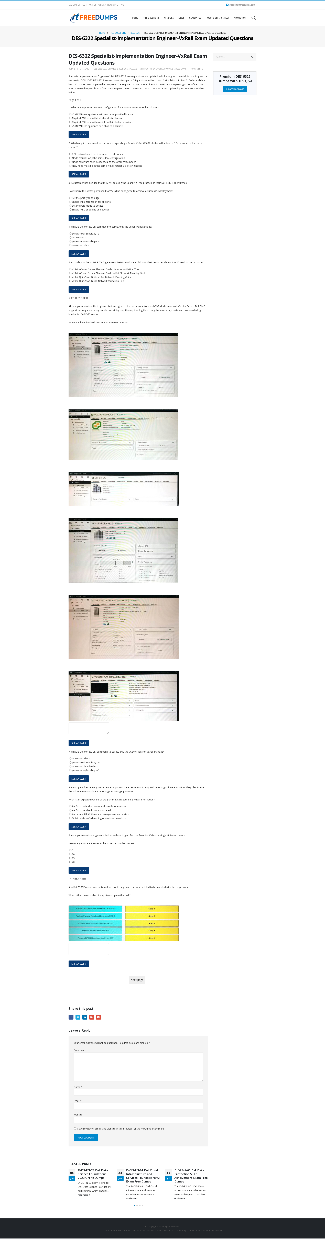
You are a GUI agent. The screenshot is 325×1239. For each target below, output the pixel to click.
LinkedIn (84, 1017)
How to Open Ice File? (217, 17)
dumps (72, 69)
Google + (91, 1017)
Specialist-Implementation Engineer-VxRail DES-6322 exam (157, 69)
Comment (80, 1050)
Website (78, 1114)
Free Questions (151, 17)
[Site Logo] (94, 18)
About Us (75, 4)
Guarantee (195, 17)
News (181, 17)
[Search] (252, 57)
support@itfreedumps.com (242, 4)
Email (98, 1017)
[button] (253, 18)
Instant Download (234, 89)
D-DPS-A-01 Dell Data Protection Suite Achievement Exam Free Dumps (142, 1175)
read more (83, 1198)
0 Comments (197, 69)
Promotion (240, 17)
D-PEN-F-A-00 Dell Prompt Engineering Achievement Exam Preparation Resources (190, 1175)
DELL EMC (84, 69)
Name (78, 1087)
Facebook (71, 1017)
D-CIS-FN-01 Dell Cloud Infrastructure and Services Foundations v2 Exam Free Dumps (94, 1175)
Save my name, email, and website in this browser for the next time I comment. (121, 1128)
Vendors (169, 17)
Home (135, 17)
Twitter (77, 1017)
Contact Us (89, 4)
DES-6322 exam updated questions (110, 69)
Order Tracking (108, 4)
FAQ (122, 4)
